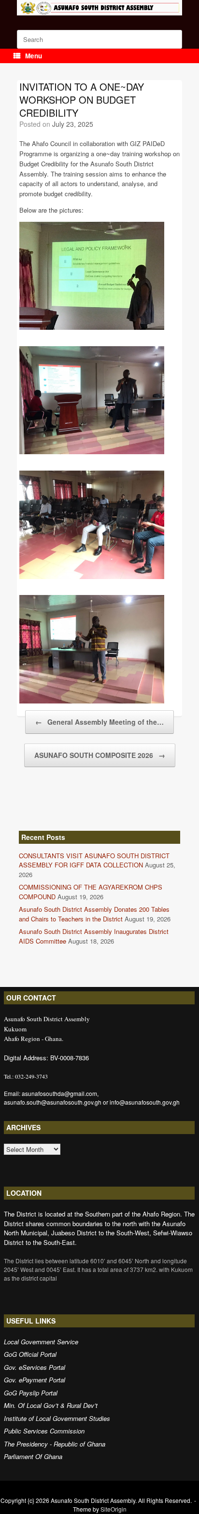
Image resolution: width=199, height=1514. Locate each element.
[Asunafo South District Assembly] (99, 7)
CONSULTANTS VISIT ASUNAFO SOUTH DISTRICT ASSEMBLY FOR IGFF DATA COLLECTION (94, 860)
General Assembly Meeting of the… (99, 722)
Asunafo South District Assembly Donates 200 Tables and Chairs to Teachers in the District (94, 914)
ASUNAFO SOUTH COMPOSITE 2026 (99, 755)
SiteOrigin (113, 1509)
